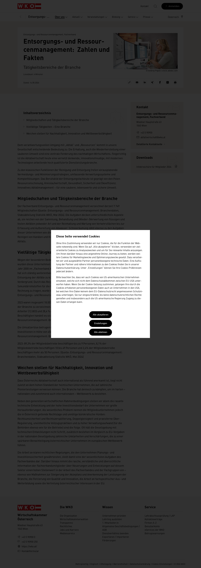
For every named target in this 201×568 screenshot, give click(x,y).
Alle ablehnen (100, 332)
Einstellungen (100, 323)
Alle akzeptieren (100, 315)
